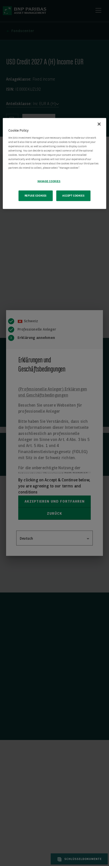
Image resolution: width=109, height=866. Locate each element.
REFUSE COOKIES (36, 196)
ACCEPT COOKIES (73, 196)
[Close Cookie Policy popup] (99, 124)
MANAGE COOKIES (49, 181)
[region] (54, 163)
